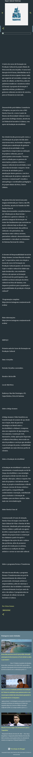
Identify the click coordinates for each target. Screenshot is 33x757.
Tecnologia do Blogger (17, 749)
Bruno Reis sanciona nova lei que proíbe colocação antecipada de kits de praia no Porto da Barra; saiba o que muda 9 (16, 657)
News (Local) (6, 610)
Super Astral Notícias (13, 1)
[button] (3, 28)
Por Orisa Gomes (8, 606)
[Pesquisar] (30, 13)
